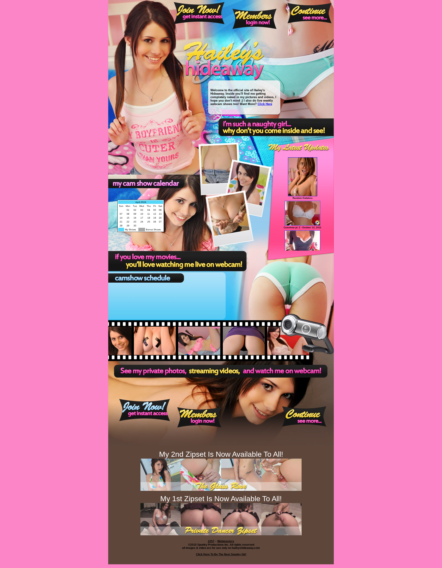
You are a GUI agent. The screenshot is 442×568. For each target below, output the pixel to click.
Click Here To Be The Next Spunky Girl (221, 554)
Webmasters (225, 541)
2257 (211, 541)
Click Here (265, 104)
